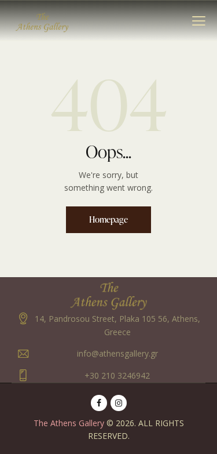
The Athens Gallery (69, 422)
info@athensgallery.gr (117, 353)
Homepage (108, 219)
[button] (198, 20)
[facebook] (99, 403)
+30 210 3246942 (117, 375)
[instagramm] (119, 403)
